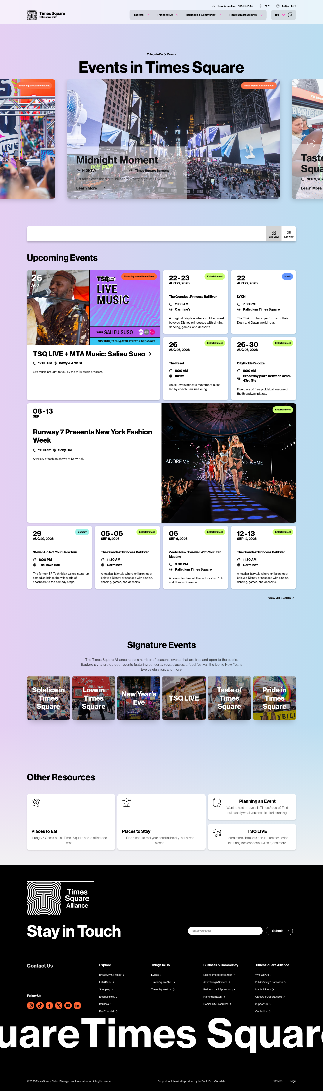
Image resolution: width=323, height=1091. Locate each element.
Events (171, 54)
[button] (141, 15)
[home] (46, 15)
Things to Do (155, 54)
